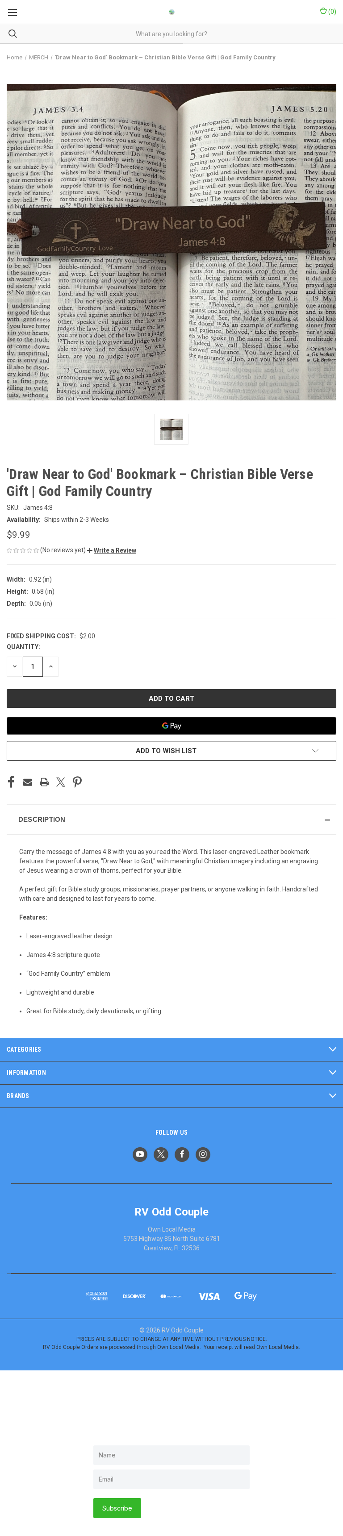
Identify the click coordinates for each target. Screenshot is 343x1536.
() (331, 11)
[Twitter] (60, 782)
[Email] (27, 782)
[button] (111, 550)
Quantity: (23, 646)
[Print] (44, 782)
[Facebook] (11, 782)
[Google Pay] (171, 726)
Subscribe (117, 1508)
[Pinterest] (77, 782)
